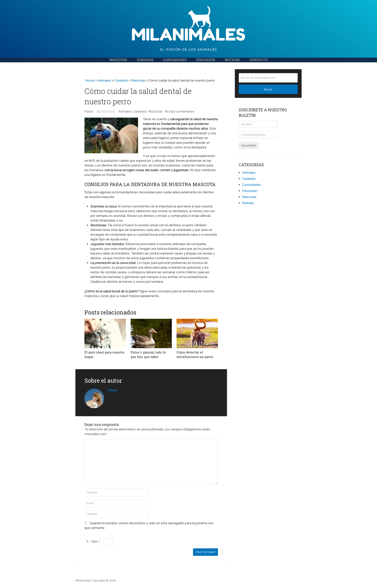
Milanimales (83, 580)
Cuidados (145, 60)
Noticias (232, 60)
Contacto (259, 60)
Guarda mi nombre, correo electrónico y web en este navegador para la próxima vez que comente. (148, 525)
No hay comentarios (179, 111)
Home (89, 80)
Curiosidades (175, 60)
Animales (104, 80)
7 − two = (93, 541)
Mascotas (118, 60)
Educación (205, 60)
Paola (88, 111)
